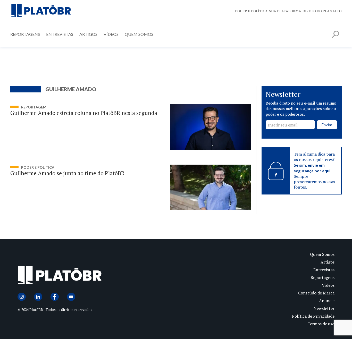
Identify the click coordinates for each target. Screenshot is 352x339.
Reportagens (25, 34)
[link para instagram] (22, 297)
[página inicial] (41, 11)
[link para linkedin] (38, 297)
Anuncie (326, 300)
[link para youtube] (71, 297)
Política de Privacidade (313, 316)
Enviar (326, 125)
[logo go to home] (97, 276)
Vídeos (111, 34)
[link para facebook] (55, 297)
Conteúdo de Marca (316, 293)
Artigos (88, 34)
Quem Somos (139, 34)
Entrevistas (59, 34)
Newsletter (324, 308)
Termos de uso (320, 324)
